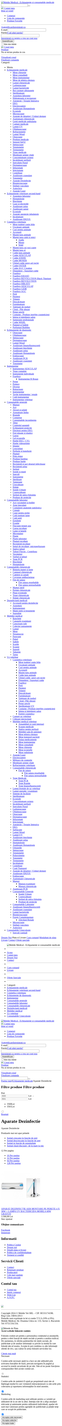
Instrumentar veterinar (23, 399)
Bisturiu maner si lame (23, 569)
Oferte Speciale (14, 977)
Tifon (15, 423)
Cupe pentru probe (21, 513)
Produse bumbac (20, 459)
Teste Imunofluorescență (29, 786)
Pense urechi (18, 312)
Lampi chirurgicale (21, 83)
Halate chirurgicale (21, 598)
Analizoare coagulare (22, 175)
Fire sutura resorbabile (28, 582)
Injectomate (18, 170)
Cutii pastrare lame (21, 515)
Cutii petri (17, 518)
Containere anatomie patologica (27, 508)
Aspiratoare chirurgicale (23, 119)
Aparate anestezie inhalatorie (26, 214)
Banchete (17, 618)
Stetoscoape (18, 144)
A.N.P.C (11, 1297)
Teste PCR (23, 781)
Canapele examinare (22, 621)
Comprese (17, 417)
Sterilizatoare (19, 93)
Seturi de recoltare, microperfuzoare (29, 546)
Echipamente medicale (17, 70)
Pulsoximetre (19, 855)
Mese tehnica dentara (28, 734)
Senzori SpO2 (19, 142)
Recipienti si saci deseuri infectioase (29, 464)
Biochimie (17, 201)
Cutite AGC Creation (22, 268)
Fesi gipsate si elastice (23, 433)
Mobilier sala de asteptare (30, 732)
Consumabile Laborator (23, 904)
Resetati (4, 1114)
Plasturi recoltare (20, 541)
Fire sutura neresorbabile (29, 585)
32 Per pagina (13, 1158)
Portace (16, 384)
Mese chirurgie (19, 72)
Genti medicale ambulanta (24, 121)
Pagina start (6, 1081)
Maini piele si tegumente (24, 611)
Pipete (15, 536)
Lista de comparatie (16, 18)
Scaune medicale (26, 726)
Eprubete (17, 520)
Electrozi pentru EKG (23, 430)
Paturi (15, 639)
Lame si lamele (19, 531)
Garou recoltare (20, 528)
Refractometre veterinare (24, 765)
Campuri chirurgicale (22, 572)
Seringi (16, 469)
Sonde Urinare (19, 489)
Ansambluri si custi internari (31, 724)
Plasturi (16, 453)
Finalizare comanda (10, 60)
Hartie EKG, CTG (21, 441)
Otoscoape (17, 137)
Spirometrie (18, 477)
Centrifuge (17, 173)
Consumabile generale (17, 402)
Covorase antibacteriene (23, 577)
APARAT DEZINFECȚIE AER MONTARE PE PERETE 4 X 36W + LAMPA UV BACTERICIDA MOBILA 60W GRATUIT (30, 1211)
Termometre (18, 150)
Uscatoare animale (21, 227)
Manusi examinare (26, 884)
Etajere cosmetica (26, 714)
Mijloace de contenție (22, 760)
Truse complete (20, 371)
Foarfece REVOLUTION (24, 281)
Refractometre (19, 131)
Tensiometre (18, 147)
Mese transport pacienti (29, 737)
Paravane (17, 636)
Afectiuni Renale (26, 920)
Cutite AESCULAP (22, 255)
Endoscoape (18, 356)
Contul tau (11, 1289)
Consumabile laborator (17, 500)
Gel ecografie (19, 438)
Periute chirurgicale (21, 590)
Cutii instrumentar (21, 397)
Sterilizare (17, 479)
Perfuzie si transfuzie (22, 451)
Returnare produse (15, 1270)
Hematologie (18, 198)
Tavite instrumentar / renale (25, 394)
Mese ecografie (25, 750)
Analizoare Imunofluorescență (26, 345)
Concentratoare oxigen (23, 157)
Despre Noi (6, 937)
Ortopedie (17, 847)
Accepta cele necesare (11, 1417)
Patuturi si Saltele (20, 325)
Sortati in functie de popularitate (21, 1143)
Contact (11, 940)
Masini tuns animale (22, 235)
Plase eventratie (20, 593)
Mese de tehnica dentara (24, 80)
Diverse (16, 386)
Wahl (20, 245)
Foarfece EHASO (21, 276)
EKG (15, 103)
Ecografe (17, 111)
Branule (16, 415)
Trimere (16, 299)
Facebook (5, 1230)
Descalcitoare (19, 301)
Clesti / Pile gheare (26, 701)
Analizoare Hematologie (24, 108)
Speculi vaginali (20, 932)
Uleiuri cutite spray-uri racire (26, 263)
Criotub (16, 510)
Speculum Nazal (20, 162)
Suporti (16, 649)
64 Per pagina (13, 1160)
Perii (15, 294)
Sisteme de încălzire (22, 793)
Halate (16, 487)
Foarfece (17, 273)
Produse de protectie (22, 497)
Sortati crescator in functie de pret (22, 1138)
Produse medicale (21, 139)
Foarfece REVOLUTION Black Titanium (32, 278)
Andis (21, 240)
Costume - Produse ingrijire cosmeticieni (31, 314)
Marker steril (18, 587)
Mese (15, 631)
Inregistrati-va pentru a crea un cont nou (19, 38)
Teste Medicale (19, 778)
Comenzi (11, 15)
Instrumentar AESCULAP (25, 368)
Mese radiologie (25, 752)
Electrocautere (19, 106)
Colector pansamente (22, 626)
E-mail (4, 30)
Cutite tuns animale (21, 253)
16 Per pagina (13, 1155)
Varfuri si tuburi (20, 556)
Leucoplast (18, 448)
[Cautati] (29, 5)
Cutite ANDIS (19, 258)
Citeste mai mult (8, 1353)
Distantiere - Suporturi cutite (25, 271)
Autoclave (17, 188)
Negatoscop (18, 634)
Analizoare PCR (20, 358)
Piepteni (16, 296)
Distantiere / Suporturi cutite (31, 680)
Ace (14, 407)
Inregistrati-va (19, 27)
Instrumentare (19, 608)
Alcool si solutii (20, 410)
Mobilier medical (14, 616)
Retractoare (18, 389)
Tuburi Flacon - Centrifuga (25, 551)
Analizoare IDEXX (22, 219)
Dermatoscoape (20, 165)
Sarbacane (17, 829)
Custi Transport (20, 868)
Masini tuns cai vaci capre (24, 247)
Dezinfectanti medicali (17, 600)
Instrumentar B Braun (28, 379)
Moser (21, 242)
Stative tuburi (19, 549)
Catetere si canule (21, 574)
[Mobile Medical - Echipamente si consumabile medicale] (27, 2)
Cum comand (33, 937)
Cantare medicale (20, 124)
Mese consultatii (20, 75)
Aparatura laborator (21, 95)
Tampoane (17, 482)
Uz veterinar (12, 657)
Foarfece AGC (19, 291)
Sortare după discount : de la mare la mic (25, 1146)
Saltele (16, 641)
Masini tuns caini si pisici (24, 237)
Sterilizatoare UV (26, 706)
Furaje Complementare (23, 917)
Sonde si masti (19, 471)
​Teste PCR (17, 559)
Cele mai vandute (15, 1275)
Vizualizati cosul (8, 57)
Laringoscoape (19, 85)
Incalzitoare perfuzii (22, 160)
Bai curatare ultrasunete (23, 90)
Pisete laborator (20, 538)
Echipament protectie (22, 428)
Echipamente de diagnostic (19, 330)
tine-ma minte (10, 44)
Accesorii (17, 232)
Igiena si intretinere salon (24, 317)
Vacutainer (17, 554)
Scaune (16, 647)
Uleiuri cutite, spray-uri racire (31, 678)
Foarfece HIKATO (21, 283)
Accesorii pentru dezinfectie (25, 603)
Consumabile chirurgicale (18, 567)
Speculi (16, 474)
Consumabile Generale (23, 891)
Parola (4, 32)
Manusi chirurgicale (27, 886)
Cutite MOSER (20, 260)
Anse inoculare (19, 505)
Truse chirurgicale (21, 595)
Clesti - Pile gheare (21, 309)
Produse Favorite (14, 21)
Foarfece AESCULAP (23, 286)
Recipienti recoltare (21, 544)
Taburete (17, 652)
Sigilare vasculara (21, 186)
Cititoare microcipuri (22, 719)
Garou (15, 435)
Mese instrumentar (21, 77)
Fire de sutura (19, 580)
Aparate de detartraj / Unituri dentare (29, 116)
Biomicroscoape (20, 183)
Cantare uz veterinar (22, 716)
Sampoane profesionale (23, 320)
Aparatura (17, 605)
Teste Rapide (24, 783)
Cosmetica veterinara (16, 222)
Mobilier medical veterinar (25, 721)
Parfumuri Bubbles (21, 327)
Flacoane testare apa (22, 526)
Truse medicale (19, 152)
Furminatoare (19, 304)
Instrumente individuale (23, 374)
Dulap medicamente (27, 739)
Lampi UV (18, 126)
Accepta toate (8, 1423)
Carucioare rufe (20, 623)
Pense (15, 381)
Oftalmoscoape (19, 129)
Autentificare (7, 27)
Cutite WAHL (19, 322)
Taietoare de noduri (21, 307)
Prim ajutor (18, 456)
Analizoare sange (20, 209)
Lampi (16, 629)
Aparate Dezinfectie (22, 180)
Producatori (12, 1272)
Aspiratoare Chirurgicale (24, 878)
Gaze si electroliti (20, 204)
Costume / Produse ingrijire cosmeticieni (36, 708)
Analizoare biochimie (22, 348)
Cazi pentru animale (22, 229)
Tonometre (17, 178)
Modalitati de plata (47, 937)
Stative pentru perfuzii (28, 729)
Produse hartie (19, 461)
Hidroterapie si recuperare (24, 98)
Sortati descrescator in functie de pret (23, 1140)
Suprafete (17, 613)
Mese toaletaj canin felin (24, 224)
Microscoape (18, 113)
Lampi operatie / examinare (25, 791)
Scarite (16, 644)
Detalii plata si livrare (16, 1250)
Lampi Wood (19, 134)
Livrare (4, 940)
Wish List (11, 1295)
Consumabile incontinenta (24, 420)
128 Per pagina (14, 1163)
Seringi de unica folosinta (24, 495)
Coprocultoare (19, 492)
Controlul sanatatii (21, 425)
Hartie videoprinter (21, 443)
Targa (15, 654)
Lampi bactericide (21, 88)
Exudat (16, 523)
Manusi (16, 405)
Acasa (10, 952)
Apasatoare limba (21, 412)
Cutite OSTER (19, 265)
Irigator (16, 446)
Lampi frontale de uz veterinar (26, 788)
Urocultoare (18, 484)
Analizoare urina (20, 206)
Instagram (5, 1232)
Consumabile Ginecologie (19, 930)
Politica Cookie (14, 1245)
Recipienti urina (20, 466)
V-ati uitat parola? (15, 32)
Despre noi (12, 1247)
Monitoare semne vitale (23, 155)
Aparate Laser (19, 191)
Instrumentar (12, 366)
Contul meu (12, 955)
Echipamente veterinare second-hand (23, 193)
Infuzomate (18, 168)
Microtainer (18, 533)
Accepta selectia (9, 1420)
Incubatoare (18, 216)
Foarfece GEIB (20, 289)
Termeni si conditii (15, 1255)
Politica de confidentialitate (19, 1252)
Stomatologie (19, 842)
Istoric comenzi (14, 1292)
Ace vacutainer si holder (24, 502)
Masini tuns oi (19, 250)
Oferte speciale (23, 940)
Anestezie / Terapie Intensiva (26, 101)
